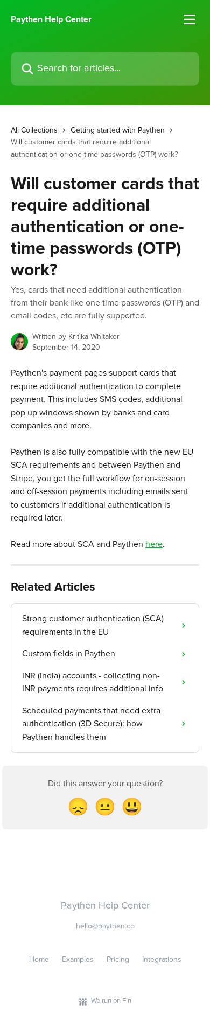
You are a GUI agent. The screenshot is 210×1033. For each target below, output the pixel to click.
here (154, 544)
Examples (78, 959)
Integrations (161, 959)
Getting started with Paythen (118, 130)
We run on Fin (111, 1000)
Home (39, 959)
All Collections (34, 130)
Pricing (118, 959)
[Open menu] (189, 19)
